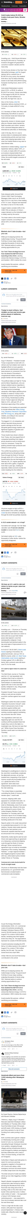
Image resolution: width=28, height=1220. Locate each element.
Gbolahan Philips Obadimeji (11, 1030)
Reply (4, 1026)
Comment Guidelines (6, 303)
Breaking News (6, 6)
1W (6, 175)
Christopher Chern (9, 1018)
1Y (14, 175)
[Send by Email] (15, 278)
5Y (17, 175)
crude (3, 513)
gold (16, 72)
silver (16, 102)
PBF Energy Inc (9, 414)
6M (12, 175)
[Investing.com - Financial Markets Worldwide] (9, 2)
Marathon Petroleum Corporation (15, 411)
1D (3, 175)
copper (22, 147)
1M (9, 175)
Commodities (23, 6)
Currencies (15, 6)
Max (20, 175)
